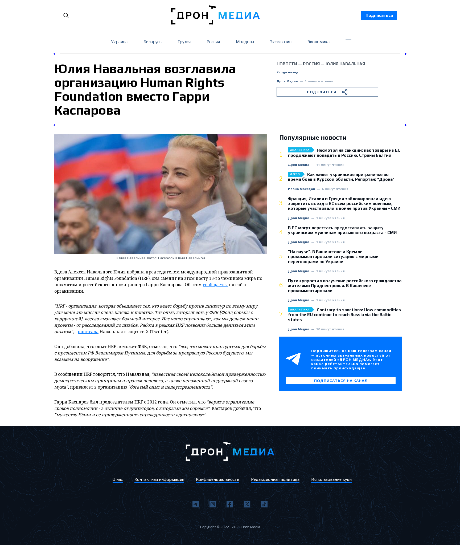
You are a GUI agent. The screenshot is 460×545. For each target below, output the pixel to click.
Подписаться (379, 15)
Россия (213, 41)
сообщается (215, 285)
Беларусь (152, 41)
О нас (118, 479)
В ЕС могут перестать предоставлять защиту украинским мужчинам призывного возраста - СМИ (342, 230)
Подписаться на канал (341, 380)
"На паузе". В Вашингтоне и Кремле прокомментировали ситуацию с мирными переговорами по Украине (333, 256)
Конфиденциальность (217, 479)
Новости (287, 63)
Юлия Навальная (345, 63)
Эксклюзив (280, 41)
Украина (119, 41)
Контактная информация (159, 479)
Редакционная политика (275, 479)
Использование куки (331, 479)
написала (88, 331)
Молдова (245, 41)
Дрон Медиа (287, 81)
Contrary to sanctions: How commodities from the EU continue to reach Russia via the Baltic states (344, 315)
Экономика (318, 41)
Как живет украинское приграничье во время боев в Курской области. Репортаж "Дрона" (341, 177)
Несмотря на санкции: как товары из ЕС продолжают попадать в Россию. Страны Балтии (344, 153)
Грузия (184, 41)
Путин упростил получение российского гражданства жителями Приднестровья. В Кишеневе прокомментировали (344, 285)
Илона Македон (301, 189)
